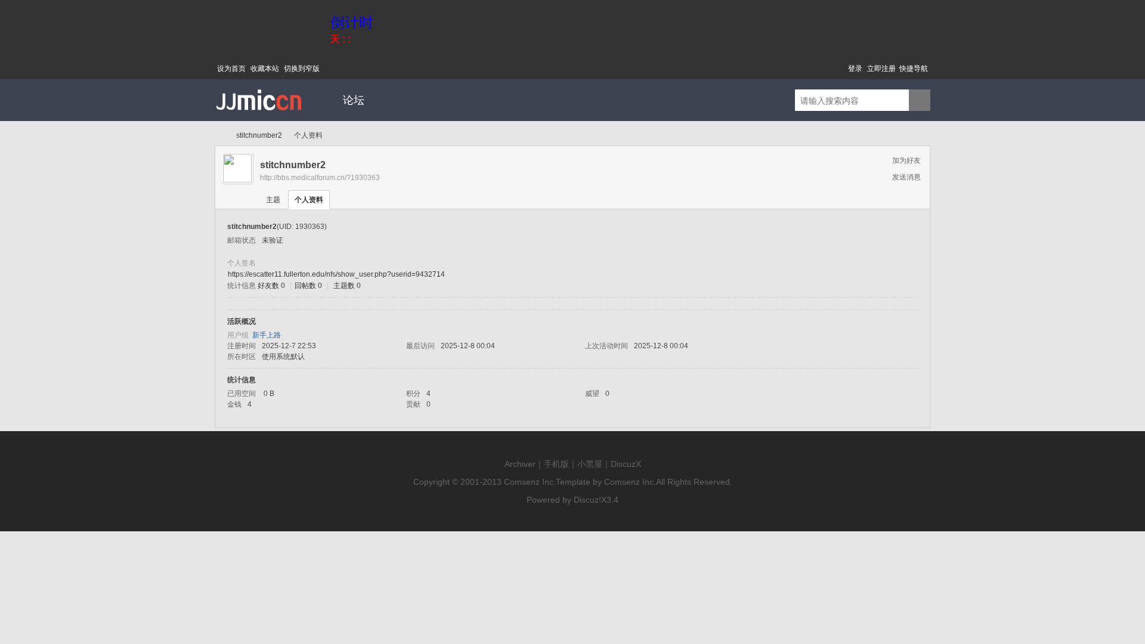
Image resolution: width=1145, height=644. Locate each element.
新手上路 (266, 335)
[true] (919, 101)
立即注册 (881, 68)
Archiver (520, 464)
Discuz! (587, 499)
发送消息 (906, 177)
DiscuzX (626, 464)
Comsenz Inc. (530, 482)
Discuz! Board (219, 135)
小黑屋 (589, 464)
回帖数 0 (308, 285)
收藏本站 (264, 68)
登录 (855, 68)
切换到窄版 (302, 68)
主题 (273, 200)
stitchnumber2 (259, 135)
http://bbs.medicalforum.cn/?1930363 (320, 178)
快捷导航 (913, 68)
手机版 (556, 464)
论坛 (353, 100)
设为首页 (231, 68)
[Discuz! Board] (259, 118)
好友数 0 (271, 285)
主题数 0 (347, 285)
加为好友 (906, 160)
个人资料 (309, 200)
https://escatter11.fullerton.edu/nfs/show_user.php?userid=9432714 (336, 274)
